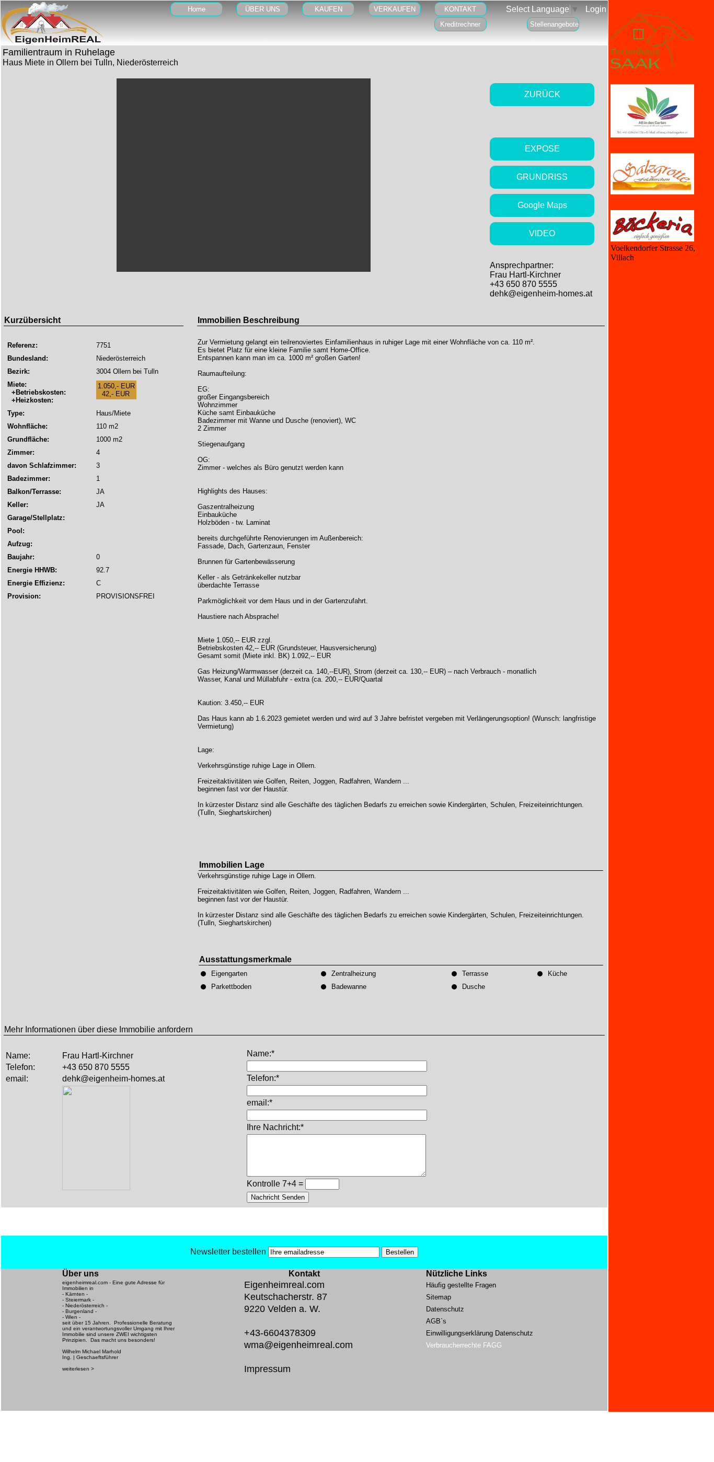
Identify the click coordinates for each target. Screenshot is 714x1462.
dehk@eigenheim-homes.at (541, 293)
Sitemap (438, 1297)
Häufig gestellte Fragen (461, 1285)
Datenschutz (445, 1309)
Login (595, 9)
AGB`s (436, 1321)
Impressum (267, 1369)
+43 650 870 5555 (523, 284)
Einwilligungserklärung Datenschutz (479, 1333)
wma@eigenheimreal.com (298, 1345)
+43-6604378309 (280, 1333)
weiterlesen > (78, 1369)
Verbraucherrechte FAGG (464, 1345)
